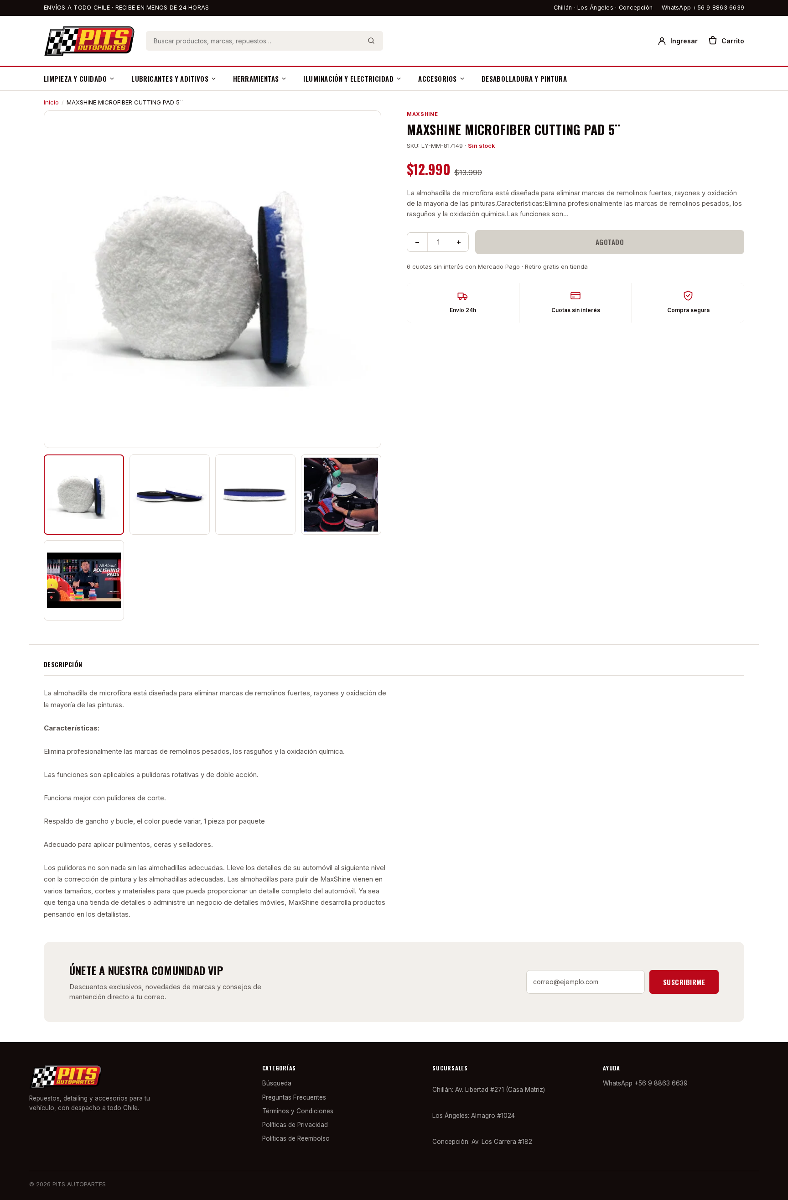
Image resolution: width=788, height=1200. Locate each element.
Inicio (51, 102)
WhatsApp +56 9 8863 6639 (703, 7)
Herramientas (256, 78)
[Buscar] (371, 41)
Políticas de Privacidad (295, 1124)
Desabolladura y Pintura (524, 78)
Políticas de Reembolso (296, 1138)
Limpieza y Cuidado (75, 78)
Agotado (610, 242)
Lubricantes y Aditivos (169, 78)
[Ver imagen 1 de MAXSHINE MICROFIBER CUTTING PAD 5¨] (84, 494)
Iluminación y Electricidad (348, 78)
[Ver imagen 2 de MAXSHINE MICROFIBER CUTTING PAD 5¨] (170, 494)
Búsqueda (276, 1083)
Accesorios (437, 78)
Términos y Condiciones (297, 1111)
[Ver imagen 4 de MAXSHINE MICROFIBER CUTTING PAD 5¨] (341, 494)
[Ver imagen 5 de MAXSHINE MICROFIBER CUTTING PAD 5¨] (84, 580)
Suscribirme (684, 982)
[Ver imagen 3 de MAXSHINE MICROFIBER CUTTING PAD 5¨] (255, 494)
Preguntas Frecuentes (294, 1097)
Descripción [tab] (63, 664)
